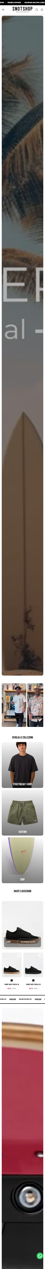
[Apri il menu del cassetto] (3, 9)
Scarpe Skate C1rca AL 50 (11, 984)
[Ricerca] (36, 9)
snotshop (5, 999)
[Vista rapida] (19, 955)
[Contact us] (40, 1256)
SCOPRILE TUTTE (28, 942)
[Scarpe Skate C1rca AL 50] (12, 965)
